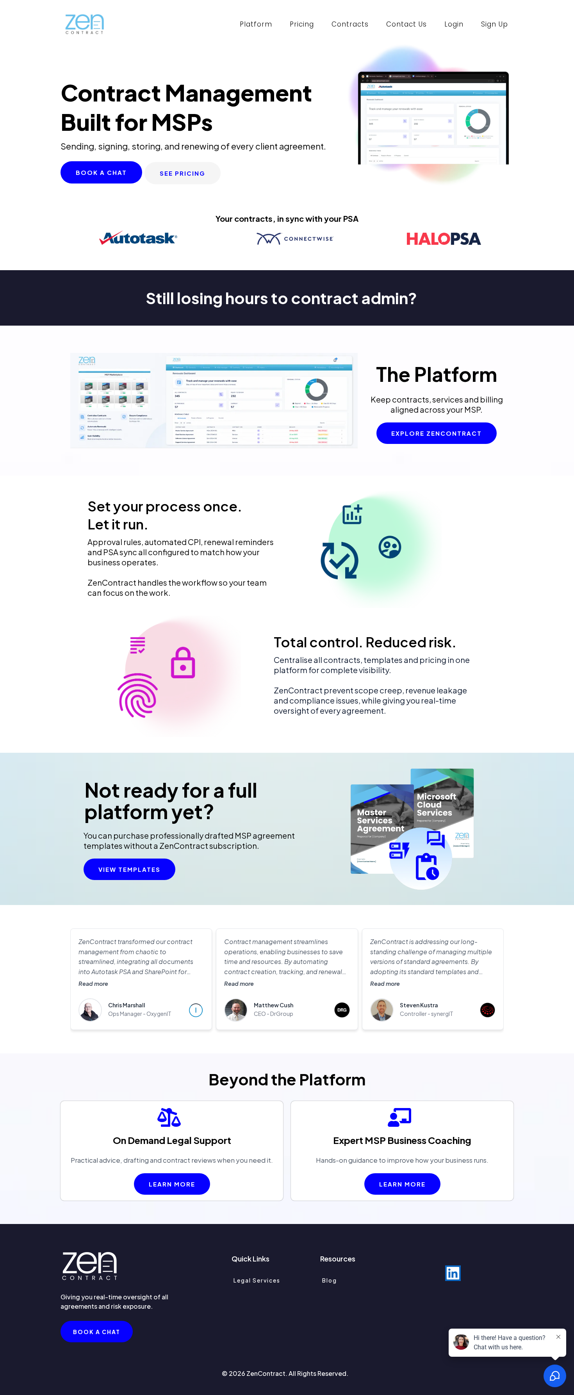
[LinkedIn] (453, 1273)
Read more (93, 983)
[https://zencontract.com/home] (85, 24)
